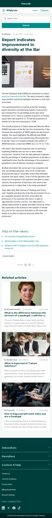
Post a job (26, 4)
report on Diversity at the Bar (14, 96)
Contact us (6, 474)
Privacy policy (7, 484)
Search (26, 25)
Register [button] (44, 10)
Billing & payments (9, 490)
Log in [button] (35, 10)
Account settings (8, 495)
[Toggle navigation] (4, 10)
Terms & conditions (9, 479)
